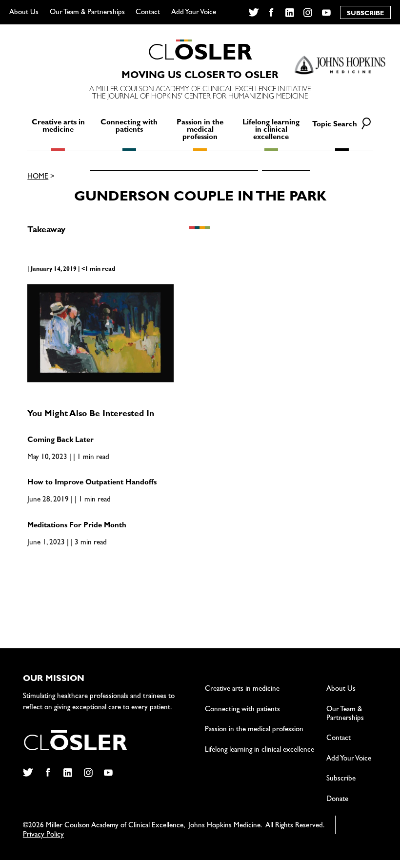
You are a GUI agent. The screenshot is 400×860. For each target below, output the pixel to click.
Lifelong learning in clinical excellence (271, 130)
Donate (337, 799)
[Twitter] (253, 12)
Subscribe (341, 779)
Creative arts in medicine (58, 127)
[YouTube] (326, 12)
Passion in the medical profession (200, 130)
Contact (148, 13)
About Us (24, 13)
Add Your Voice (193, 13)
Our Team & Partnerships (87, 13)
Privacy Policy (43, 835)
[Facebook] (271, 12)
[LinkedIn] (290, 12)
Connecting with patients (129, 127)
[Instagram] (308, 12)
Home (37, 177)
